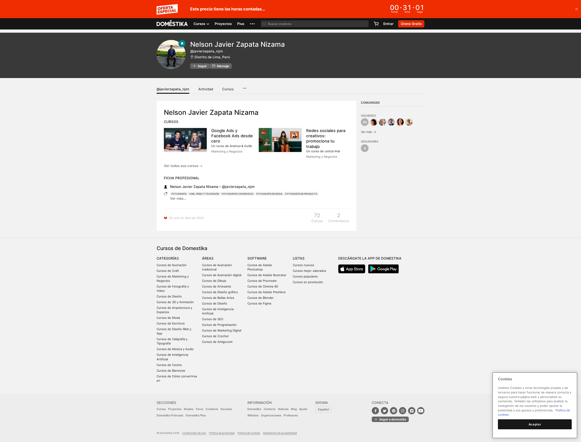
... (244, 87)
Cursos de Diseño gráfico (220, 292)
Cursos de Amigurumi (217, 342)
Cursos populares (305, 276)
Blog (294, 409)
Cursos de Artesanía (216, 286)
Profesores (291, 415)
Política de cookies (249, 433)
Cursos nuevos (303, 265)
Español (323, 409)
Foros (199, 409)
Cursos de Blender (260, 298)
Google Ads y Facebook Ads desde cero (232, 135)
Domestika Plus (196, 415)
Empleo (188, 409)
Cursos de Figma (259, 303)
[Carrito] (376, 23)
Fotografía (179, 193)
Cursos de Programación (219, 325)
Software (257, 258)
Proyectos (223, 24)
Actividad (205, 89)
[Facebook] (375, 410)
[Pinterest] (393, 410)
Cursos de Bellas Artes (218, 298)
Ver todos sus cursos (181, 166)
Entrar (388, 24)
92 (365, 122)
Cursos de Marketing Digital (221, 330)
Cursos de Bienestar (171, 370)
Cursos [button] (200, 24)
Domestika (254, 409)
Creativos (212, 409)
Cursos (228, 89)
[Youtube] (420, 410)
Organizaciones (271, 415)
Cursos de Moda (168, 317)
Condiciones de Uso (194, 433)
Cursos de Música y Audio (175, 349)
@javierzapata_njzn (173, 89)
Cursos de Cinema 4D (262, 286)
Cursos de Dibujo (214, 280)
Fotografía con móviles (238, 193)
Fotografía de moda (269, 193)
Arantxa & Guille (241, 146)
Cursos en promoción (308, 282)
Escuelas (226, 409)
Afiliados (252, 415)
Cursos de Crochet (215, 336)
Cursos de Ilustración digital (221, 275)
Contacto (270, 409)
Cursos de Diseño (169, 296)
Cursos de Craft (168, 271)
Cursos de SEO (212, 319)
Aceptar (535, 424)
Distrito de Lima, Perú (212, 57)
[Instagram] (402, 410)
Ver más (368, 132)
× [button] (576, 8)
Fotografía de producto (301, 193)
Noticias (283, 409)
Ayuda (303, 409)
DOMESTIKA (172, 23)
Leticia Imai (332, 151)
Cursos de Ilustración (172, 265)
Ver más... (178, 198)
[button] (252, 23)
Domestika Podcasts (170, 415)
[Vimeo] (411, 410)
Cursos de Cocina (169, 365)
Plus (240, 24)
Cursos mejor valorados (309, 271)
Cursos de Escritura (171, 323)
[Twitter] (384, 410)
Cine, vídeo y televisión (204, 193)
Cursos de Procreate (262, 280)
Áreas (208, 258)
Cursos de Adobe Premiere (266, 292)
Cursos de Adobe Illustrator (266, 275)
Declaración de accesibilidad (280, 433)
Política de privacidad (222, 433)
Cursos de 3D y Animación (175, 302)
